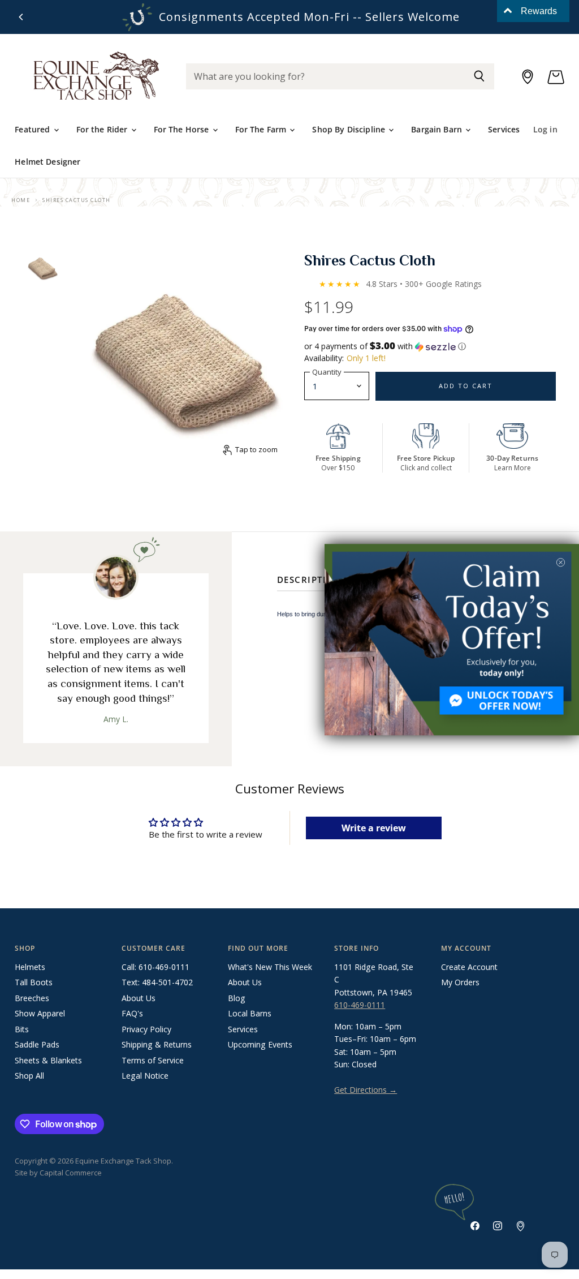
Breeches (32, 998)
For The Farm (262, 129)
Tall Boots (34, 982)
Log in (545, 129)
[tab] (309, 582)
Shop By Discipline (349, 129)
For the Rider (103, 129)
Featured (33, 129)
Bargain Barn (437, 129)
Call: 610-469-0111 (155, 967)
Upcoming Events (260, 1044)
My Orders (460, 982)
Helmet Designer (47, 161)
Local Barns (249, 1013)
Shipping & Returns (157, 1044)
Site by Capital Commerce (58, 1173)
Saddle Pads (37, 1044)
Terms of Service (153, 1060)
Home (20, 200)
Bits (22, 1029)
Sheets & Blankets (48, 1060)
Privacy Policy (146, 1029)
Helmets (30, 967)
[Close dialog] (560, 562)
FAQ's (132, 1013)
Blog (236, 998)
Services (504, 129)
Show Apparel (40, 1013)
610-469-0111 (359, 1004)
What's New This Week (270, 967)
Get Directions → (365, 1089)
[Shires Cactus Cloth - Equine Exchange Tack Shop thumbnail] (42, 267)
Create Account (469, 967)
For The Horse (182, 129)
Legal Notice (145, 1075)
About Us (138, 998)
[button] (430, 346)
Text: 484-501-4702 (157, 982)
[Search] (479, 76)
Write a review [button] (374, 828)
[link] (452, 639)
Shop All (29, 1075)
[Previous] (21, 17)
